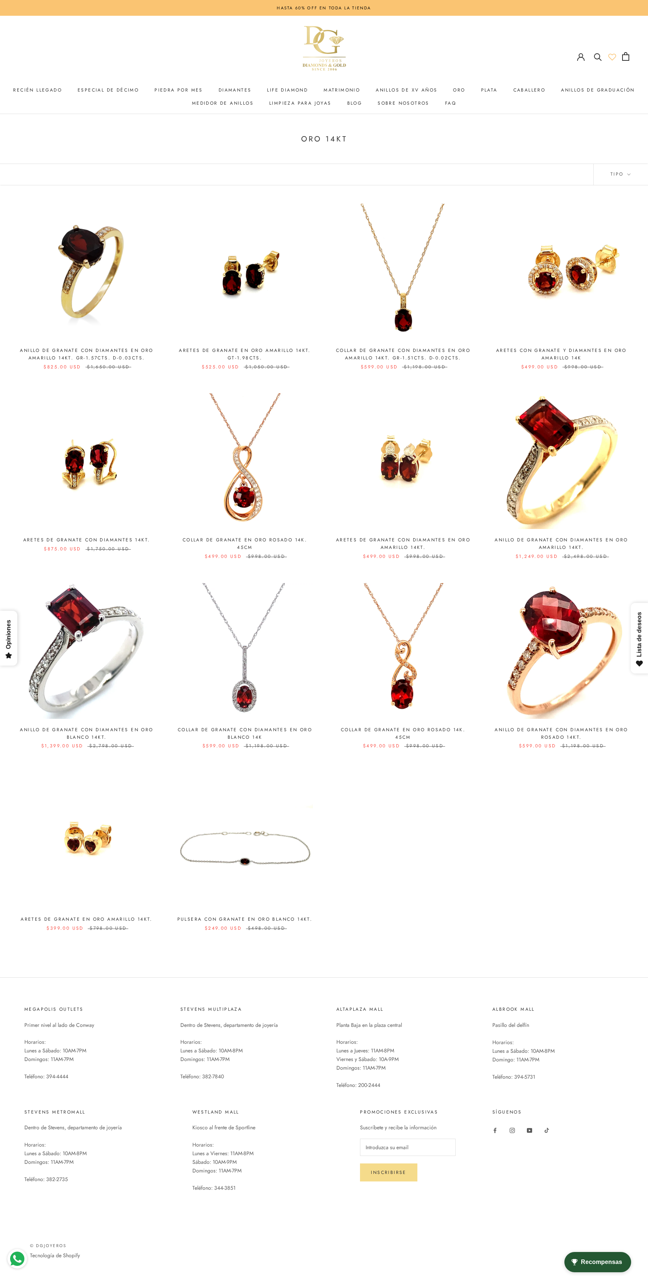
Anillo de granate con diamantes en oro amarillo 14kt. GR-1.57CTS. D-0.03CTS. (86, 354)
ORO (459, 90)
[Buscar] (598, 56)
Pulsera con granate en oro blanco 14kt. (245, 919)
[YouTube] (529, 1130)
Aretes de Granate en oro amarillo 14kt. (87, 919)
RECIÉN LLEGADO (37, 90)
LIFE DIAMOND (287, 90)
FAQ (450, 103)
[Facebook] (495, 1130)
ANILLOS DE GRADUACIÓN (597, 90)
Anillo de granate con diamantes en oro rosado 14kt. (561, 733)
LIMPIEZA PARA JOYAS (300, 103)
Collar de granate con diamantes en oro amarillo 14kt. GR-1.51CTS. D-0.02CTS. (403, 354)
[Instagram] (512, 1130)
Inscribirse (388, 1172)
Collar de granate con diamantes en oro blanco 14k (245, 733)
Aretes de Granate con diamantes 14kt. (86, 540)
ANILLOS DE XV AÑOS (406, 90)
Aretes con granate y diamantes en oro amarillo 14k (561, 354)
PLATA (489, 90)
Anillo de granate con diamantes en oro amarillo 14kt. (561, 544)
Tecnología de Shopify (55, 1255)
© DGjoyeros (48, 1246)
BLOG (354, 103)
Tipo (618, 174)
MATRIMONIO (342, 90)
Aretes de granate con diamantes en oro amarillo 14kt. (403, 544)
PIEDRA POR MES (178, 90)
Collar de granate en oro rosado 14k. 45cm (245, 544)
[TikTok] (546, 1130)
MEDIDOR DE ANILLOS (223, 103)
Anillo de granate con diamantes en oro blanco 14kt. (86, 733)
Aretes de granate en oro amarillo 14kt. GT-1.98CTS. (245, 354)
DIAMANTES (235, 90)
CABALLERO (529, 90)
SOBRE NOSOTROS (403, 103)
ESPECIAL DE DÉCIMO (108, 90)
